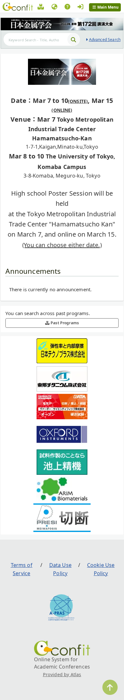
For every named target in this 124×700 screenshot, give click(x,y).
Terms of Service (21, 569)
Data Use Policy (60, 569)
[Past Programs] (40, 8)
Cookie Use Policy (101, 569)
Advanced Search (105, 39)
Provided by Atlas (62, 674)
